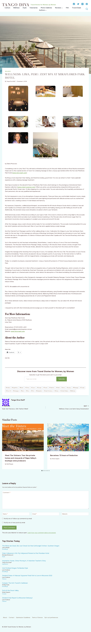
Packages (16, 391)
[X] (78, 4)
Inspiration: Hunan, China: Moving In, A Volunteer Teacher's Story (24, 561)
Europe (39, 387)
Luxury (69, 387)
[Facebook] (74, 4)
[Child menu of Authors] (43, 10)
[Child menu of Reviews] (58, 8)
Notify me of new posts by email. (14, 522)
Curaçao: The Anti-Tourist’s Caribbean (15, 583)
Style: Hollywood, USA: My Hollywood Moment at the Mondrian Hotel (25, 553)
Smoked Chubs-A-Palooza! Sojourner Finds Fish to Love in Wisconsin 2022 (27, 575)
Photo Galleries (46, 8)
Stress (56, 391)
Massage (75, 387)
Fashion (51, 387)
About (5, 617)
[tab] (43, 470)
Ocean (82, 387)
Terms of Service (37, 617)
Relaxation (39, 391)
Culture (7, 8)
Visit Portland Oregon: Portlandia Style (15, 568)
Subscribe (61, 379)
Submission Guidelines (23, 617)
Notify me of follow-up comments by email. (18, 518)
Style (24, 8)
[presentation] (23, 437)
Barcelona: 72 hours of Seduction (64, 455)
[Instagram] (82, 4)
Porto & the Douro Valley (10, 590)
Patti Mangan (10, 464)
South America (48, 391)
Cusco (33, 387)
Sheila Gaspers (55, 458)
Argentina (15, 387)
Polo (32, 391)
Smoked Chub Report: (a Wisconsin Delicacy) (17, 598)
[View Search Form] (87, 9)
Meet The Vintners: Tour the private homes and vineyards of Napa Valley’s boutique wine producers (20, 458)
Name (5, 514)
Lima (63, 387)
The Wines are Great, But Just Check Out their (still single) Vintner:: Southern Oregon (30, 546)
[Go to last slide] (5, 446)
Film (67, 8)
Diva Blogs (5, 549)
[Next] (86, 446)
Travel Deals (76, 8)
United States (64, 391)
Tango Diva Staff (11, 81)
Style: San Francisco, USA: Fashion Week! (15, 407)
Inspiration (5, 564)
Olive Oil (8, 391)
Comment (6, 492)
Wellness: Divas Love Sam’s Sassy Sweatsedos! (74, 407)
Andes (8, 387)
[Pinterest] (87, 4)
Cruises (4, 594)
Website (64, 514)
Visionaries (34, 8)
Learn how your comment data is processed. (41, 533)
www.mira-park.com (18, 331)
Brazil (21, 387)
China (27, 387)
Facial (45, 387)
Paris (22, 391)
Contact (11, 617)
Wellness (16, 8)
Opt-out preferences (51, 617)
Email (34, 514)
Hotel (58, 387)
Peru (27, 391)
